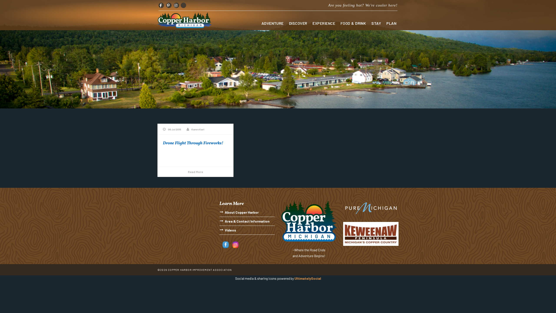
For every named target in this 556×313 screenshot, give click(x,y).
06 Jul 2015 (174, 129)
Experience (324, 23)
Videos (230, 230)
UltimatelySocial (308, 278)
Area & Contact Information (247, 221)
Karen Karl (197, 129)
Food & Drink (353, 23)
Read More (195, 172)
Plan (391, 23)
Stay (376, 23)
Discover (298, 23)
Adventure (272, 23)
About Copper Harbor (242, 212)
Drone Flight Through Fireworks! (193, 143)
